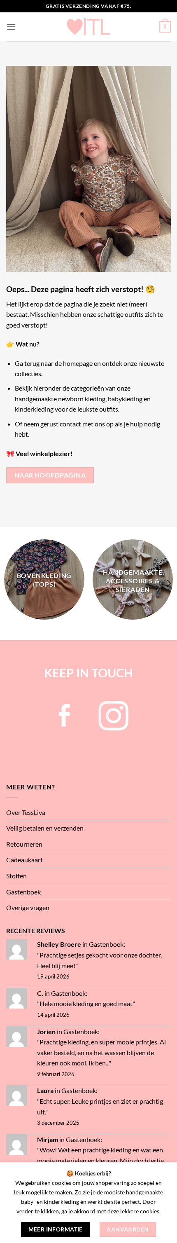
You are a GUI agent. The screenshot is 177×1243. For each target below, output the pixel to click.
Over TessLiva (25, 812)
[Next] (168, 583)
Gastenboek (23, 892)
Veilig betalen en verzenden (45, 828)
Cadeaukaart (24, 860)
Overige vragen (27, 907)
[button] (11, 26)
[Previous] (9, 583)
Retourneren (24, 844)
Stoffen (16, 876)
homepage (78, 363)
